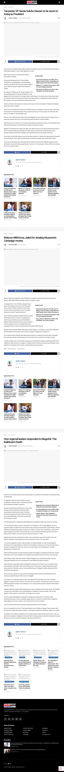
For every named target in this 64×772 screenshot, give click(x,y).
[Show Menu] (4, 2)
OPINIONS (25, 734)
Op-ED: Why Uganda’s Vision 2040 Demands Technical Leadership (24, 686)
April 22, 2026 (7, 691)
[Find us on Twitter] (9, 719)
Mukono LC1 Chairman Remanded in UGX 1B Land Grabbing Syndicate (28, 749)
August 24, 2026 (22, 195)
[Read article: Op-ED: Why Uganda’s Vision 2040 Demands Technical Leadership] (25, 678)
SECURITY (45, 730)
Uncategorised (46, 734)
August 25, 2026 (8, 198)
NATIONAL (22, 657)
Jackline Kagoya (11, 348)
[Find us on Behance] (16, 719)
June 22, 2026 (7, 669)
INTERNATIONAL (8, 732)
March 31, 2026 (22, 690)
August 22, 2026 (37, 195)
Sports (44, 732)
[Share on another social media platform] (59, 61)
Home (5, 7)
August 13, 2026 (22, 219)
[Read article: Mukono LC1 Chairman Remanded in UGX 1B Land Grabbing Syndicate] (25, 182)
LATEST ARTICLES (9, 734)
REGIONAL (28, 18)
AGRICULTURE (7, 728)
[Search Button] (59, 2)
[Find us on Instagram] (12, 719)
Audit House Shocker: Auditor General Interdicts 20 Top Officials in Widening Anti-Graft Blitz (54, 192)
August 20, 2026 (52, 197)
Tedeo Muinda (21, 348)
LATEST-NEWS (11, 7)
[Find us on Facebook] (5, 719)
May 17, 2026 (36, 667)
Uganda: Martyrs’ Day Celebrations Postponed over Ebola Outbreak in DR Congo (46, 515)
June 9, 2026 (21, 667)
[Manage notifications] (60, 768)
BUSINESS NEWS (8, 730)
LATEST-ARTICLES (11, 435)
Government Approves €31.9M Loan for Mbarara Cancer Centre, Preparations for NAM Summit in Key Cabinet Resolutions (47, 81)
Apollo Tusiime (13, 18)
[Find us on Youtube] (8, 764)
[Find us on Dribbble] (20, 719)
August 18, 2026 (8, 219)
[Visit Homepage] (32, 2)
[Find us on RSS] (10, 764)
